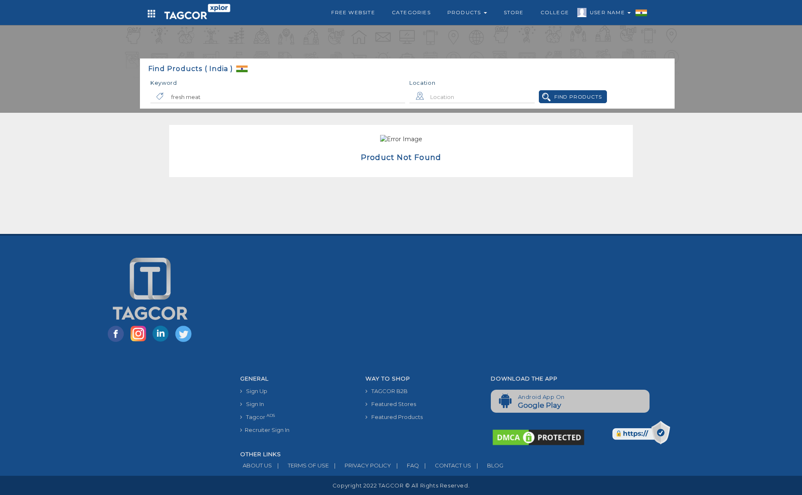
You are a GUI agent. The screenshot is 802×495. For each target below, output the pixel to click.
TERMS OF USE (303, 465)
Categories (411, 12)
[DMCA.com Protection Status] (538, 437)
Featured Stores (392, 404)
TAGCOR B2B (388, 391)
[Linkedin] (162, 341)
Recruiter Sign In (265, 429)
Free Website (353, 12)
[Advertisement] (484, 308)
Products (465, 12)
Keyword (163, 82)
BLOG (490, 465)
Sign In (253, 404)
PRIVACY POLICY (362, 465)
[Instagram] (140, 341)
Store (514, 12)
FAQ (407, 465)
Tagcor (258, 416)
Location (422, 82)
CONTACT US (447, 465)
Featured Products (395, 417)
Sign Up (254, 391)
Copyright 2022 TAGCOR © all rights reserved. (401, 485)
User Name (608, 12)
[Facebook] (117, 341)
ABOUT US (256, 465)
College (555, 12)
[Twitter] (184, 341)
